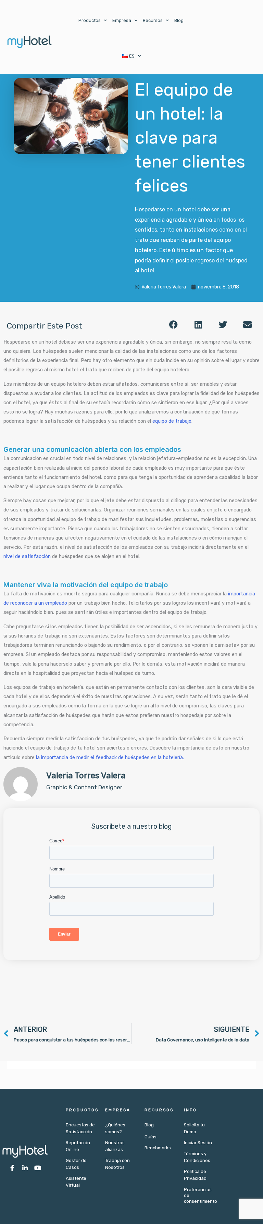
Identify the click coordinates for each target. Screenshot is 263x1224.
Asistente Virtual (76, 1182)
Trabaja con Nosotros (117, 1164)
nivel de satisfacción (27, 556)
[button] (174, 325)
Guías (150, 1136)
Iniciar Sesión (198, 1142)
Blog (179, 20)
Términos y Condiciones (197, 1157)
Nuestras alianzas (115, 1146)
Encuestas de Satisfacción (80, 1128)
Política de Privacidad (195, 1175)
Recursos (153, 20)
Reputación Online (78, 1146)
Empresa (121, 20)
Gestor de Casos (76, 1164)
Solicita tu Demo (194, 1128)
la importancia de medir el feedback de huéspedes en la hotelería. (110, 757)
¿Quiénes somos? (115, 1128)
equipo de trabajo (171, 421)
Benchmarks (158, 1147)
